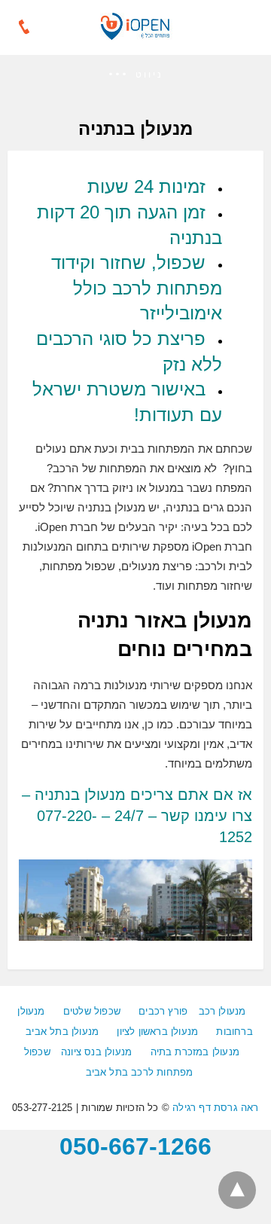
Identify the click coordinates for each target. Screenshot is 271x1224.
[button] (135, 75)
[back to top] (237, 1190)
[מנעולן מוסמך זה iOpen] (135, 34)
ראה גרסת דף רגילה (215, 1107)
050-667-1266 (135, 1146)
